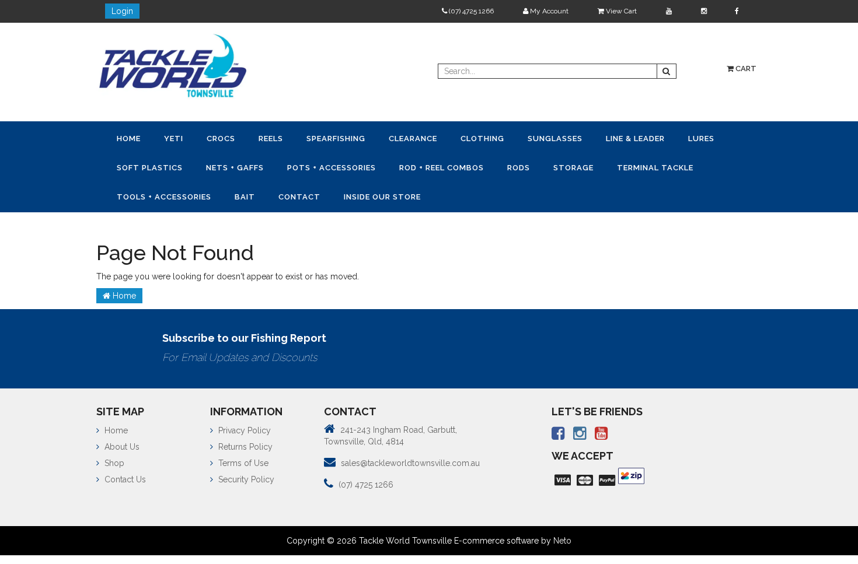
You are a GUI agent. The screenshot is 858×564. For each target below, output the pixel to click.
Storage (653, 166)
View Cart (620, 11)
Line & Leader (675, 138)
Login (122, 11)
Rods (594, 166)
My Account (548, 11)
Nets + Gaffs (296, 166)
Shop (113, 459)
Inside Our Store (503, 194)
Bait (356, 194)
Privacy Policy (243, 427)
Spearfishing (356, 138)
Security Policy (245, 476)
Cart (745, 68)
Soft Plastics (206, 166)
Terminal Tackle (157, 194)
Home (131, 138)
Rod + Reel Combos (512, 166)
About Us (120, 443)
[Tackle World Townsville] (172, 65)
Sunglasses (590, 138)
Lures (132, 166)
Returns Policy (244, 443)
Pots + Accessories (397, 166)
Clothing (513, 138)
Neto (562, 537)
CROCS (232, 138)
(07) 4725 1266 (470, 11)
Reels (287, 138)
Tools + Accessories (271, 194)
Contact (416, 194)
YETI (180, 138)
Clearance (438, 138)
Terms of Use (242, 459)
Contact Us (124, 476)
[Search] (666, 71)
